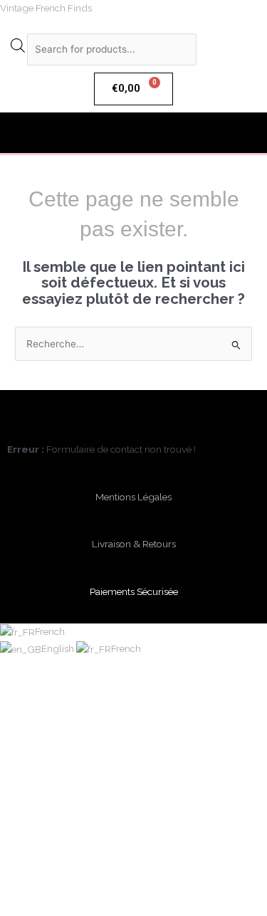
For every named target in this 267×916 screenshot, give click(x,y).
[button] (133, 133)
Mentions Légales (133, 496)
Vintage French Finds (46, 8)
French (50, 631)
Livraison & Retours (134, 543)
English (58, 648)
